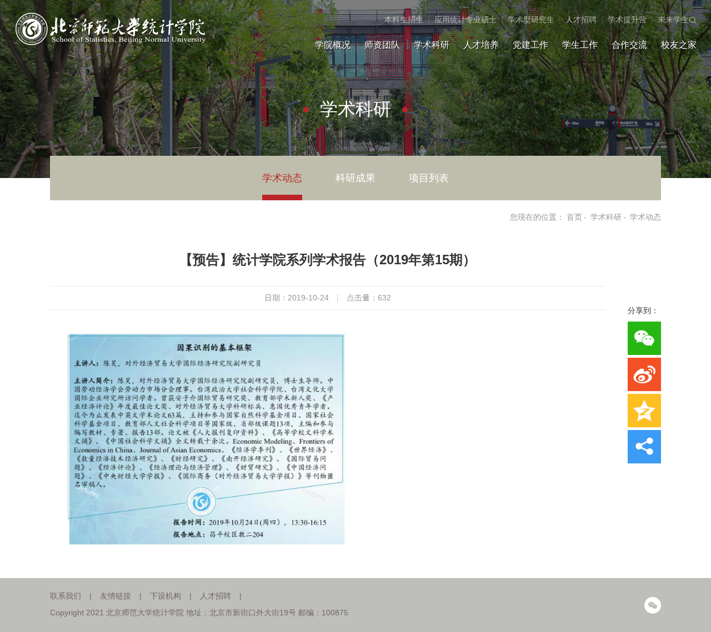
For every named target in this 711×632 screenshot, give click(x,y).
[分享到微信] (644, 338)
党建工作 (530, 45)
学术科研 (431, 45)
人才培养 (481, 45)
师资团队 (382, 45)
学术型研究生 (531, 19)
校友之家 (679, 45)
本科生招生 (403, 19)
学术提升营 (627, 19)
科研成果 (355, 178)
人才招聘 (581, 19)
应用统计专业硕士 (465, 19)
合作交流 (629, 45)
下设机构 (165, 595)
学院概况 (333, 45)
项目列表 (429, 178)
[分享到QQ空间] (644, 410)
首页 (574, 217)
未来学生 (673, 19)
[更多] (644, 446)
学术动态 (282, 178)
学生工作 (580, 45)
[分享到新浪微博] (644, 374)
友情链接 (115, 595)
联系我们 (65, 595)
